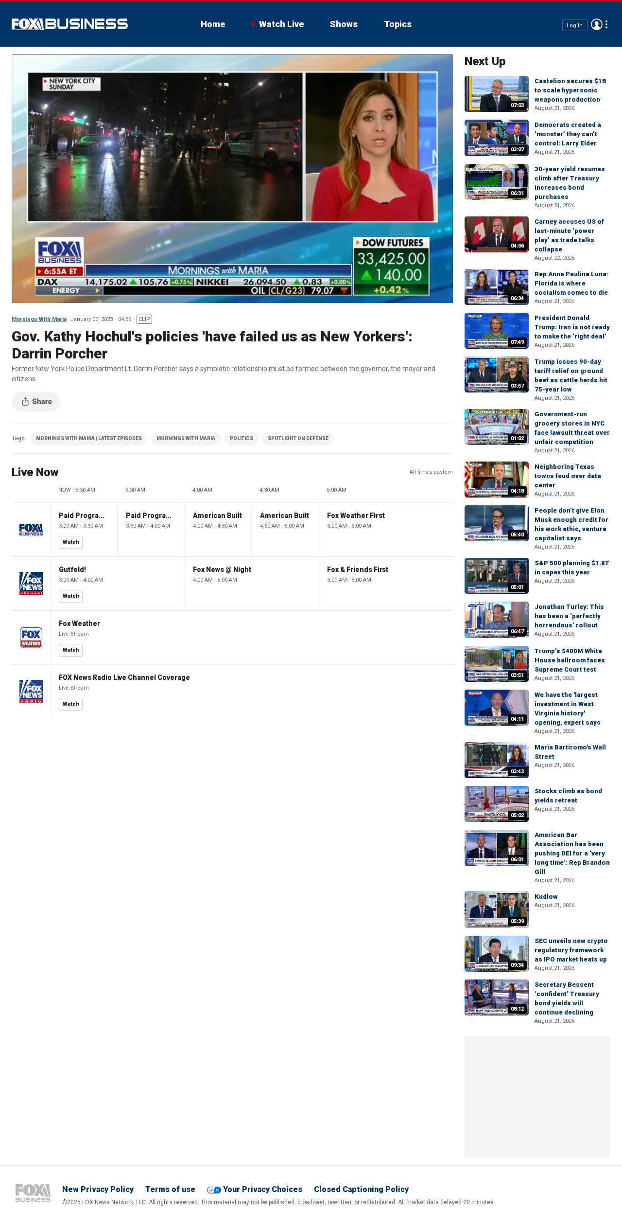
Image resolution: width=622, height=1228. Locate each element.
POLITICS (241, 438)
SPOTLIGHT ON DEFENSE (298, 438)
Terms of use (170, 1189)
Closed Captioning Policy (361, 1189)
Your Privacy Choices (262, 1189)
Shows (344, 24)
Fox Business (70, 24)
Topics (398, 24)
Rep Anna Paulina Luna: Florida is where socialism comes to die (571, 283)
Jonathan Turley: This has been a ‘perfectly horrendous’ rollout (569, 616)
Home (213, 24)
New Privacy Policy (98, 1189)
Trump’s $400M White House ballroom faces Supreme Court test (570, 660)
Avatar (597, 24)
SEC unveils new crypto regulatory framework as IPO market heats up (571, 950)
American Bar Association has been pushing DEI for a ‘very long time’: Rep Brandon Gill (572, 853)
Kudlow (546, 896)
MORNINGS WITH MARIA (185, 438)
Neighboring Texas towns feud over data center (568, 476)
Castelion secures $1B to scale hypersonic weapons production (570, 90)
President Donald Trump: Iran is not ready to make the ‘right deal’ (572, 327)
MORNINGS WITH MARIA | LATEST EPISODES (89, 438)
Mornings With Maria (39, 319)
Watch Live (281, 24)
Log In (575, 25)
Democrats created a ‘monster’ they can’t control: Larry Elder (568, 134)
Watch (71, 542)
